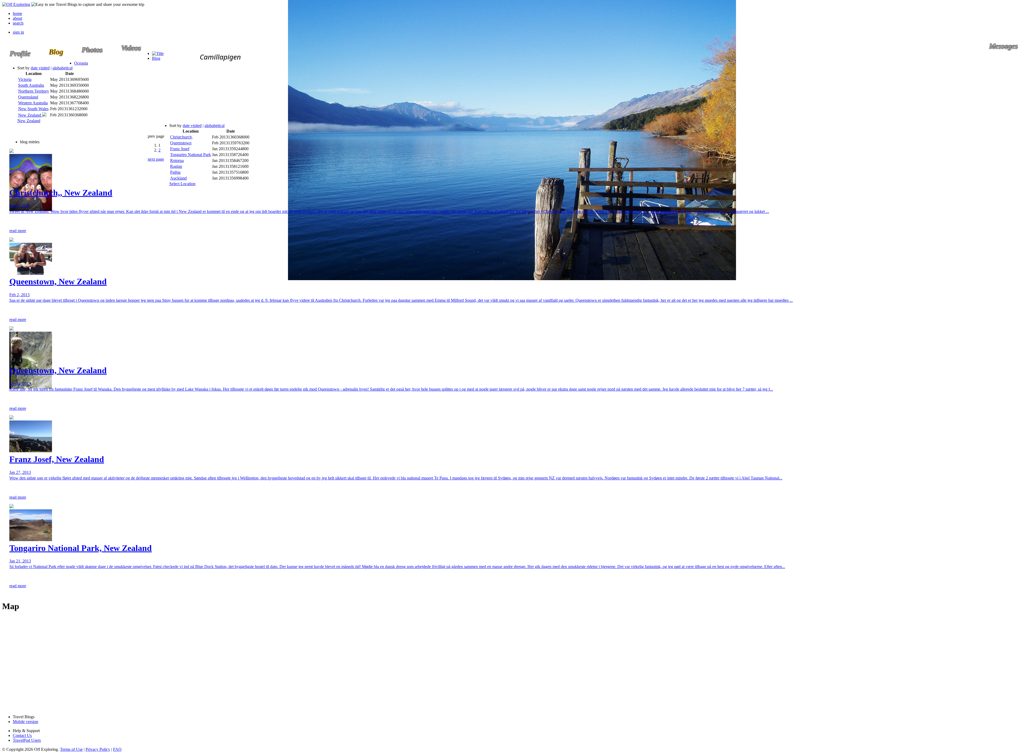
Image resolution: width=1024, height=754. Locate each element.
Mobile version (25, 721)
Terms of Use (71, 749)
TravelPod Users (27, 740)
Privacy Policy (98, 749)
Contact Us (22, 735)
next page (156, 159)
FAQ (117, 749)
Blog (156, 58)
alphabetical (63, 68)
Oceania (81, 63)
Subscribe (233, 126)
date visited (40, 68)
